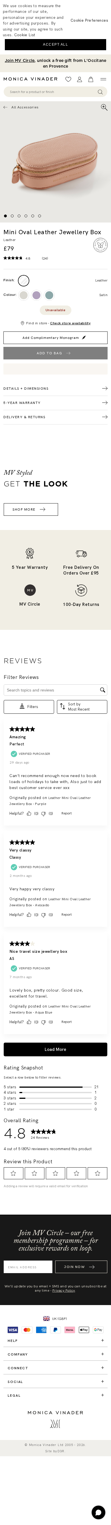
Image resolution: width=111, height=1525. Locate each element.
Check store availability (70, 323)
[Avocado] (49, 295)
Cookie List (24, 34)
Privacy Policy (63, 1290)
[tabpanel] (55, 162)
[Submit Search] (100, 91)
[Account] (80, 79)
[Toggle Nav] (103, 79)
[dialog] (55, 27)
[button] (89, 20)
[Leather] (23, 280)
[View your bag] (91, 79)
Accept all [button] (55, 44)
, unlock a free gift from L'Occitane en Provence (55, 63)
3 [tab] (19, 216)
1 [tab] (5, 216)
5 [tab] (32, 216)
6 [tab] (39, 216)
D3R (61, 1451)
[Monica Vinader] (32, 79)
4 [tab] (25, 216)
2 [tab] (12, 216)
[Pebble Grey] (23, 295)
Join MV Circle (20, 60)
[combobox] (52, 91)
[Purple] (36, 295)
